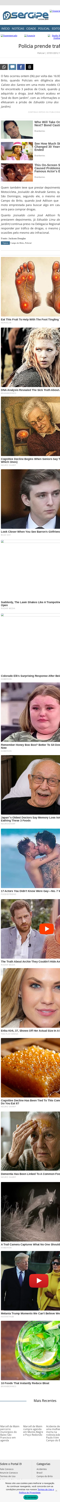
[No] (56, 1490)
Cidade (31, 28)
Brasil (39, 1472)
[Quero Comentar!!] (12, 67)
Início (5, 28)
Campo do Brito (17, 243)
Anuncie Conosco (9, 1472)
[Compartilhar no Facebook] (21, 67)
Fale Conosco (6, 1469)
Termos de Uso (7, 1476)
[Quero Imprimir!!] (4, 67)
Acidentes (42, 1469)
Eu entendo (31, 1497)
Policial (44, 28)
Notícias (18, 28)
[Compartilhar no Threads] (29, 67)
